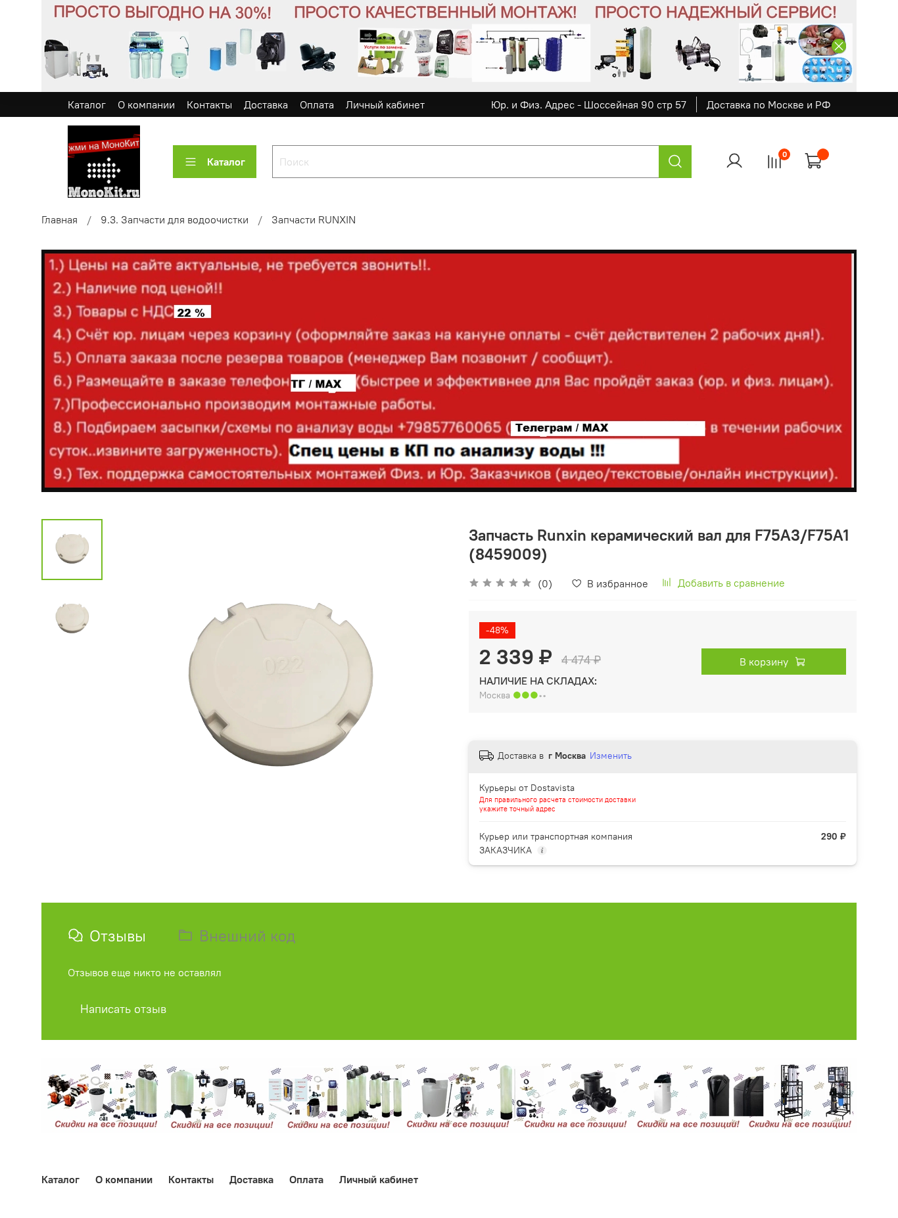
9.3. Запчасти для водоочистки (174, 219)
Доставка (266, 104)
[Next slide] (422, 688)
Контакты (209, 104)
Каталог (87, 104)
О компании (146, 104)
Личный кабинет (385, 104)
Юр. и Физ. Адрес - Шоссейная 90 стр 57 (588, 104)
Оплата (317, 104)
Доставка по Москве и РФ (768, 104)
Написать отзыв (123, 1008)
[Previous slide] (135, 688)
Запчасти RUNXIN (314, 219)
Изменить (611, 755)
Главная (59, 219)
